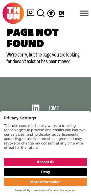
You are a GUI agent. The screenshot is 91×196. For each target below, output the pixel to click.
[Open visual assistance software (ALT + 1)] (51, 13)
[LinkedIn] (35, 108)
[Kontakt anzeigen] (30, 13)
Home (53, 108)
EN (61, 13)
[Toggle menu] (84, 13)
